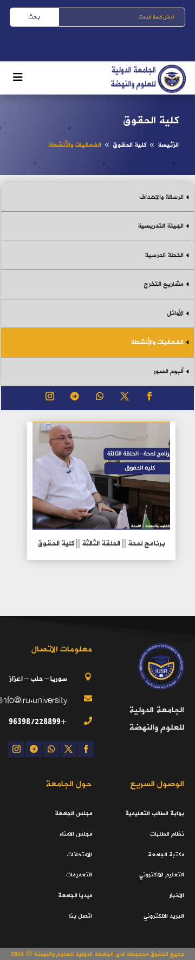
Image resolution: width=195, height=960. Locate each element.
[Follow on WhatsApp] (99, 396)
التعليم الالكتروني (161, 875)
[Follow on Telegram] (74, 396)
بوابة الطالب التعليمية (154, 813)
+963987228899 (38, 721)
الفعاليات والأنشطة (157, 342)
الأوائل (175, 313)
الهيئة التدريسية (161, 226)
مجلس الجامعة (73, 813)
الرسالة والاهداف (161, 197)
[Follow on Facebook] (149, 396)
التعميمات (79, 875)
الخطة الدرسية (164, 255)
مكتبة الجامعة (166, 855)
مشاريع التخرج (164, 284)
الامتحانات (79, 855)
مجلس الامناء (76, 834)
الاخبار (176, 895)
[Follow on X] (124, 396)
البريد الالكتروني (164, 916)
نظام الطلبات (167, 834)
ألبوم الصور (168, 371)
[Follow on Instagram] (49, 396)
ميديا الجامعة (75, 895)
